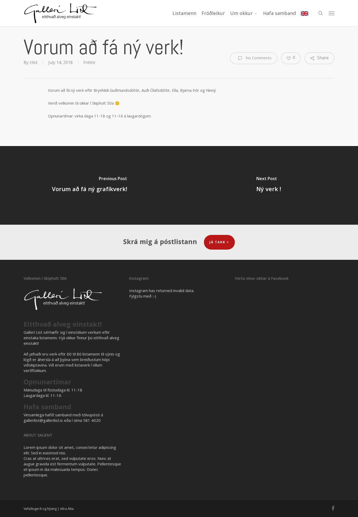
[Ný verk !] (268, 185)
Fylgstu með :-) (142, 296)
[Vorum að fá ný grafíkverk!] (89, 185)
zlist (33, 62)
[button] (331, 13)
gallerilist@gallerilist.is (43, 420)
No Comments (258, 57)
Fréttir (89, 62)
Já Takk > (219, 242)
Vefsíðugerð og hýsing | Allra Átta (49, 509)
